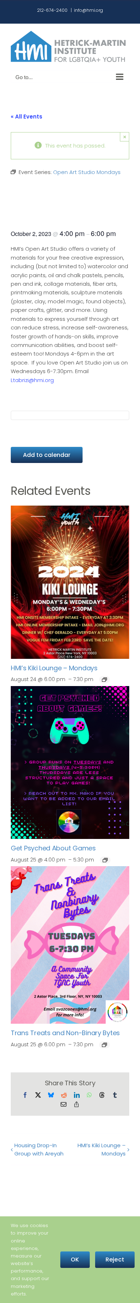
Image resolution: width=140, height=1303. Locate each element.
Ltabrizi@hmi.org (32, 380)
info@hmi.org (88, 10)
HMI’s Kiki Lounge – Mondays (54, 667)
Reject (115, 1259)
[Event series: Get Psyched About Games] (105, 860)
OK (75, 1259)
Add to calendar (46, 455)
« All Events (26, 116)
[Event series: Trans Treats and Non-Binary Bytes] (104, 1045)
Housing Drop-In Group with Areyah (39, 1149)
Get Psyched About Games (53, 848)
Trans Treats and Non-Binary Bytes (65, 1032)
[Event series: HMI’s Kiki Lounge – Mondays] (104, 679)
